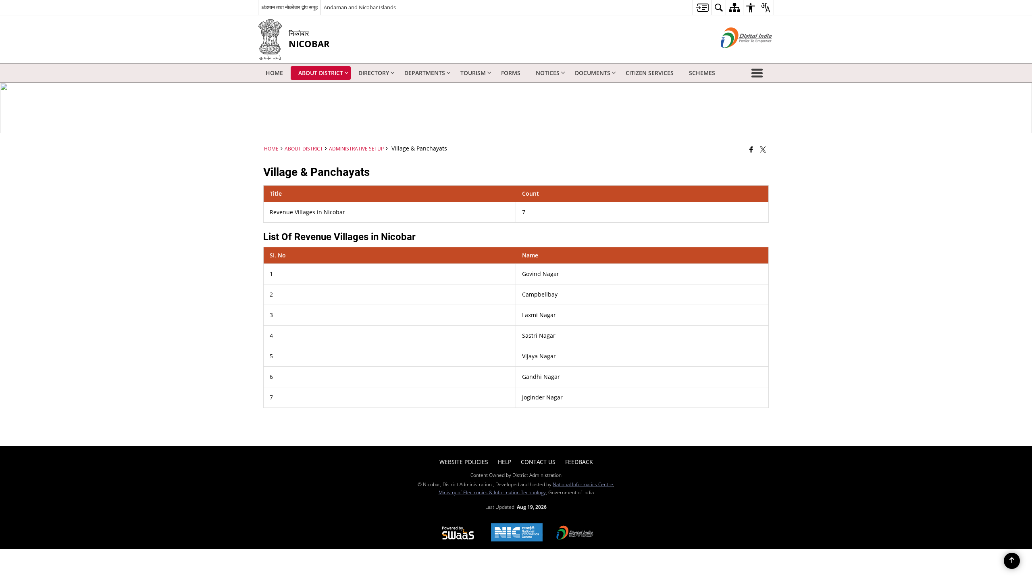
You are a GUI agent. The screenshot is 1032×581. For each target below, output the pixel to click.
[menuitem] (702, 7)
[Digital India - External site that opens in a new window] (736, 55)
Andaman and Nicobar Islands (360, 7)
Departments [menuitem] (424, 73)
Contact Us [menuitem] (538, 462)
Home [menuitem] (274, 73)
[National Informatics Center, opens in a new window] (517, 533)
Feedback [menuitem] (579, 462)
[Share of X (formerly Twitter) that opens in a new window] (763, 149)
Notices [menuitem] (548, 73)
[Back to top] (1012, 561)
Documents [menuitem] (592, 73)
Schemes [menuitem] (702, 73)
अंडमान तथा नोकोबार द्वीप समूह (289, 7)
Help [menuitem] (504, 462)
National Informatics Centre (583, 484)
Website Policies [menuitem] (463, 462)
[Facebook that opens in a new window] (751, 149)
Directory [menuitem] (373, 73)
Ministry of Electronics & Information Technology (492, 492)
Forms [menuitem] (510, 73)
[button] (758, 73)
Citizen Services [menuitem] (650, 73)
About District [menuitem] (320, 73)
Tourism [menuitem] (473, 73)
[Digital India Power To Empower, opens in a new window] (574, 533)
